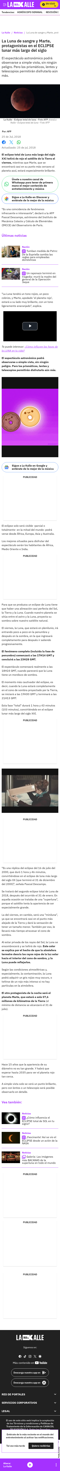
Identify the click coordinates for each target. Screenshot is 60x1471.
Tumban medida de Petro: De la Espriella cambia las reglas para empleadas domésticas (40, 255)
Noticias (18, 32)
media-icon (30, 1465)
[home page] (30, 1337)
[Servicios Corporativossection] (55, 1402)
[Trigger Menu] (5, 4)
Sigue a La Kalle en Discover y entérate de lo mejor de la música (33, 198)
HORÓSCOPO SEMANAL (29, 12)
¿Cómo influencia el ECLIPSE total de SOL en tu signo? (38, 1120)
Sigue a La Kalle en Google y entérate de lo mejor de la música (33, 467)
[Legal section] (55, 1411)
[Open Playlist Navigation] (56, 1464)
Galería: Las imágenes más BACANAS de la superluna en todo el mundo (39, 1159)
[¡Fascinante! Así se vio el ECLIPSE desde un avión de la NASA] (11, 1138)
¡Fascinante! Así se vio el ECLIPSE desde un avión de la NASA (40, 1140)
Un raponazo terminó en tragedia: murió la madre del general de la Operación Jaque (39, 277)
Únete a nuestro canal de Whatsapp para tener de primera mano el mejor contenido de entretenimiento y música (32, 184)
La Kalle (6, 32)
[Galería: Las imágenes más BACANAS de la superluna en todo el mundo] (11, 1157)
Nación (26, 246)
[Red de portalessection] (55, 1394)
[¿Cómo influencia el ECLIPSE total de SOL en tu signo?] (11, 1118)
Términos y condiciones (26, 1423)
